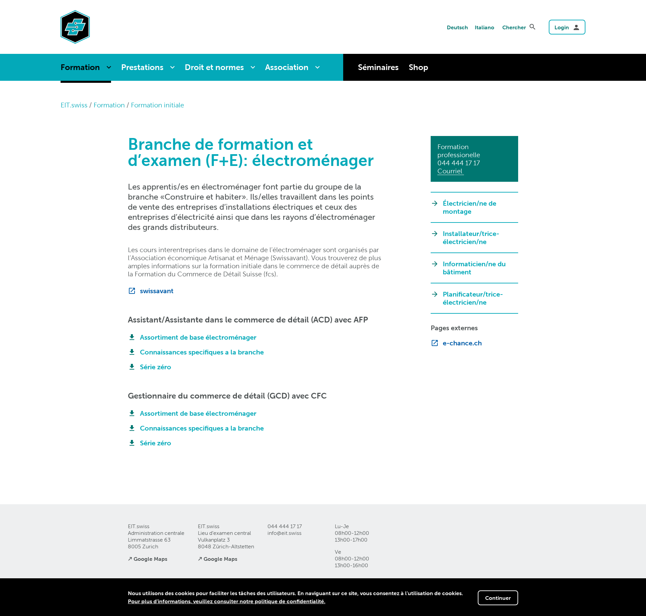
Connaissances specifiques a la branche (202, 352)
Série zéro (155, 367)
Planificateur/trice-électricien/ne (473, 298)
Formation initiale (157, 105)
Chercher (514, 27)
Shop (418, 67)
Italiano (484, 27)
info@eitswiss (284, 533)
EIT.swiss (74, 105)
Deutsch (457, 27)
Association (287, 67)
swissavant (157, 291)
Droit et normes (214, 67)
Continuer (498, 598)
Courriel (450, 171)
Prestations (142, 67)
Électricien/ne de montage (469, 207)
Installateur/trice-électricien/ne (471, 237)
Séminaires (378, 67)
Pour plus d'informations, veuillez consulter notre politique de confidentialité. (226, 601)
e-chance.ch (462, 343)
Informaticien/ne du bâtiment (474, 268)
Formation (80, 67)
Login (561, 27)
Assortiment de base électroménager (198, 337)
